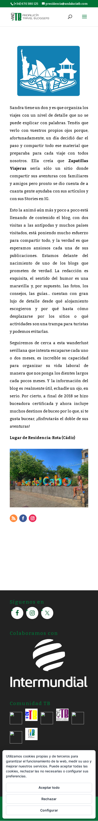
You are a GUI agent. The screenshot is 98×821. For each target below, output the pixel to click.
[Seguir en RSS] (13, 518)
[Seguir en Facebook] (23, 518)
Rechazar (49, 799)
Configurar (49, 810)
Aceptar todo (49, 787)
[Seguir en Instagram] (32, 518)
